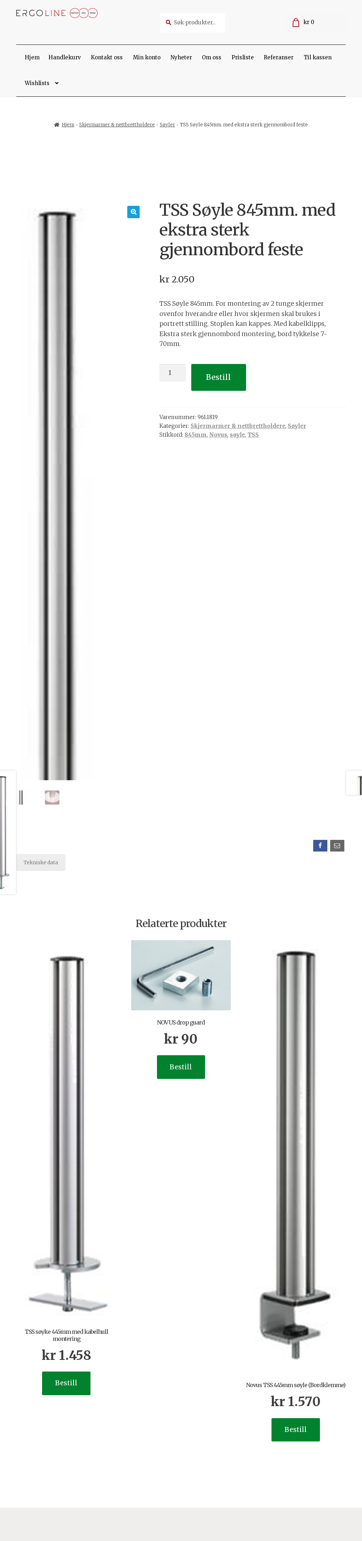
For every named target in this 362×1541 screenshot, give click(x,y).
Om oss (211, 57)
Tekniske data (41, 862)
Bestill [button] (66, 1383)
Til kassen (318, 57)
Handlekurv (64, 57)
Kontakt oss (107, 57)
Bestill (218, 377)
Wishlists (37, 83)
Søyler (167, 125)
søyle (237, 434)
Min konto (146, 57)
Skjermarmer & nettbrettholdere (117, 125)
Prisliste (243, 57)
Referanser (278, 57)
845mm (196, 434)
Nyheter (181, 57)
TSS (253, 434)
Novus (218, 434)
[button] (133, 212)
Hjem (32, 57)
